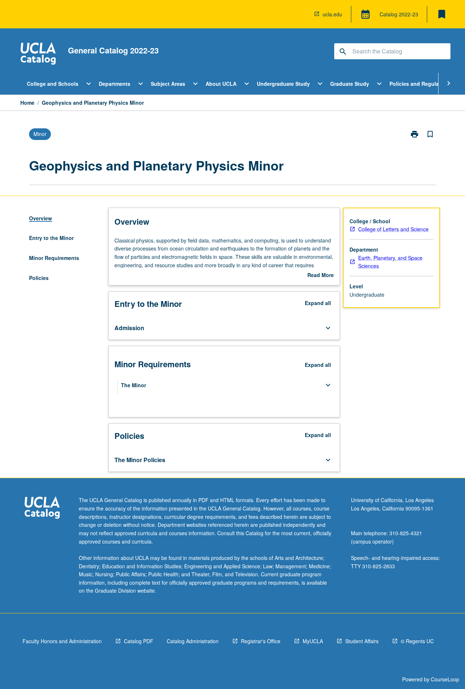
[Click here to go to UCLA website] (42, 508)
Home (27, 102)
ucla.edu (332, 14)
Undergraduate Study (283, 83)
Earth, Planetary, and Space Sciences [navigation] (390, 262)
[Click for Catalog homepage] (38, 54)
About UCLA (221, 83)
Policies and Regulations (420, 83)
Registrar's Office (260, 641)
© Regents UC (417, 641)
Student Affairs (362, 641)
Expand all (318, 303)
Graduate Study (349, 83)
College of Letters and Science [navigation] (393, 229)
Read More (320, 275)
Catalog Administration (193, 641)
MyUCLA (313, 641)
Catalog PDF (138, 641)
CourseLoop (445, 679)
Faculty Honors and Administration (62, 641)
